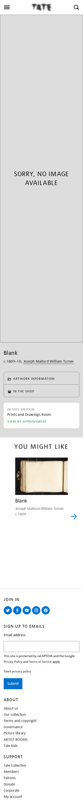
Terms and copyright (20, 721)
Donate (9, 784)
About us (11, 708)
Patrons (10, 778)
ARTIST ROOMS (16, 739)
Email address (15, 635)
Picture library (15, 733)
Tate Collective (15, 765)
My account (13, 796)
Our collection (15, 714)
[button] (76, 7)
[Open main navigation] (15, 7)
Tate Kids (11, 746)
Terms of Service (40, 662)
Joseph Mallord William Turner (48, 361)
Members (11, 771)
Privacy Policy (13, 662)
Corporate (11, 790)
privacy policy (21, 671)
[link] (29, 416)
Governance (13, 727)
